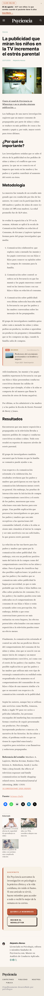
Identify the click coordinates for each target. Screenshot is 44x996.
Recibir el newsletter (17, 921)
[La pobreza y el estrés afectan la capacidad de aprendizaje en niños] (10, 823)
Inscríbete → (7, 13)
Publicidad (23, 979)
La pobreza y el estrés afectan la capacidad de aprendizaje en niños (10, 832)
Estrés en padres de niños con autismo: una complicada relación (9, 853)
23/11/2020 (6, 60)
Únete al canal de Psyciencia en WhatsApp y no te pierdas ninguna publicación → (18, 104)
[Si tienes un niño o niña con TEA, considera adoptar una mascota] (29, 823)
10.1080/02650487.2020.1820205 (16, 788)
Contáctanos (8, 979)
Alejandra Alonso (19, 60)
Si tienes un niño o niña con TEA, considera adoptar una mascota (29, 832)
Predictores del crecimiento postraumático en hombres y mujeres (26, 356)
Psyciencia (22, 20)
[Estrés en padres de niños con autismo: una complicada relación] (10, 843)
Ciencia (5, 32)
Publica (9, 983)
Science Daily (16, 796)
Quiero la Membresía (22, 912)
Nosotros (36, 979)
